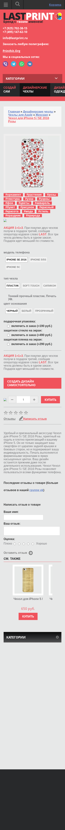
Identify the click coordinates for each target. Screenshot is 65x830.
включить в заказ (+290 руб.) (31, 344)
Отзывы (10, 418)
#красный (46, 207)
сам (9, 89)
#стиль (43, 211)
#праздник (13, 215)
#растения (34, 194)
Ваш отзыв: (12, 523)
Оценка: (9, 539)
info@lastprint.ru (15, 38)
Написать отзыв (35, 418)
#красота (11, 211)
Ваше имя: (11, 511)
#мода (28, 211)
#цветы (24, 203)
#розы (51, 194)
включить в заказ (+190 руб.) (31, 325)
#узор (29, 198)
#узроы (44, 198)
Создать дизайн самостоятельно (21, 383)
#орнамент (13, 194)
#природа (33, 215)
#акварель (42, 203)
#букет (10, 207)
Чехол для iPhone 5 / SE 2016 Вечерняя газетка (28, 599)
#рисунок (27, 207)
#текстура (12, 198)
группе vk (36, 490)
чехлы (35, 89)
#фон (9, 203)
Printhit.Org (11, 51)
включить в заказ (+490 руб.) (31, 335)
